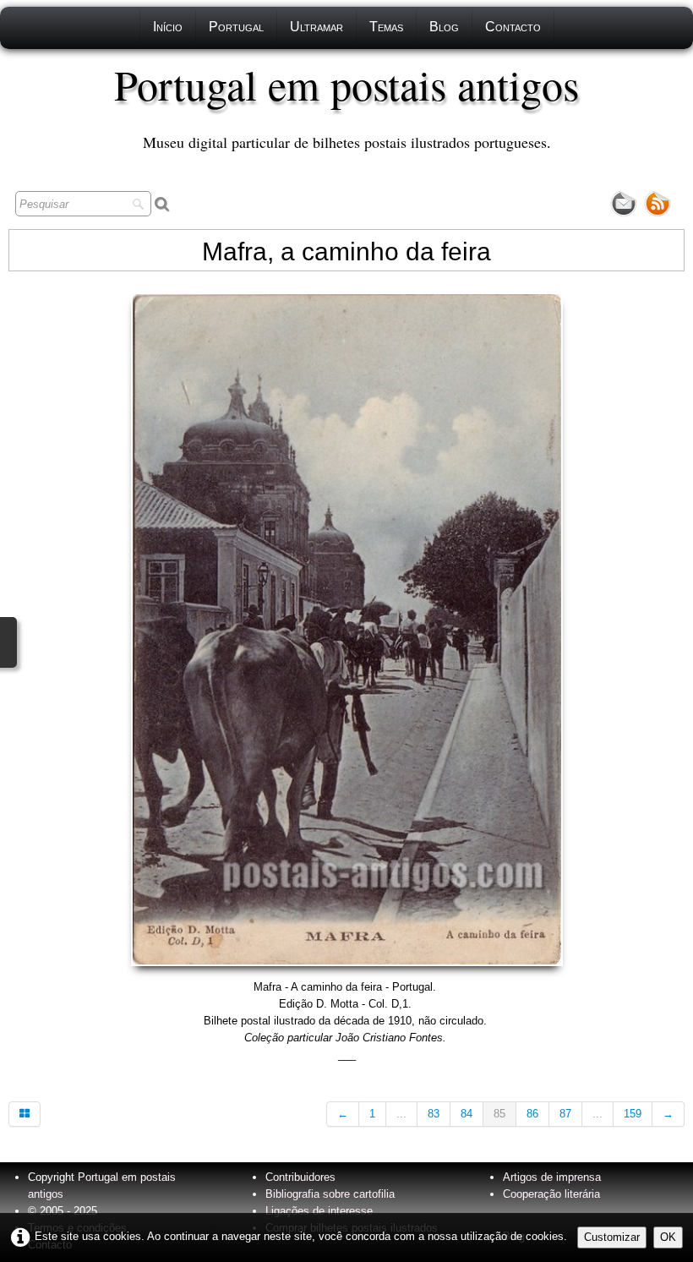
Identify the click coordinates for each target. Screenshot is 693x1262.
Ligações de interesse (319, 1211)
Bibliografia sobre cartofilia (330, 1194)
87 (565, 1113)
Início (168, 26)
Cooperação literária (551, 1194)
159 (632, 1113)
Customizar (612, 1237)
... (401, 1113)
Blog (444, 26)
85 (499, 1113)
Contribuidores (300, 1177)
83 (433, 1113)
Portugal (236, 26)
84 (466, 1113)
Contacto (513, 26)
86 (532, 1113)
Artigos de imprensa (552, 1177)
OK (668, 1237)
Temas (386, 26)
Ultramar (316, 26)
